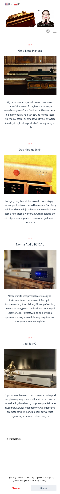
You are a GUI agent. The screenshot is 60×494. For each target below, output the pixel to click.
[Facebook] (48, 31)
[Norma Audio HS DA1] (30, 269)
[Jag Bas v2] (30, 368)
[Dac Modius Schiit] (30, 174)
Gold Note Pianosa (30, 50)
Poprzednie (14, 439)
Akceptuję (16, 488)
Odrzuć (43, 488)
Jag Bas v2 (30, 343)
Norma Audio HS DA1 (30, 244)
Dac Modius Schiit (30, 149)
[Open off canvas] (54, 31)
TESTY (30, 44)
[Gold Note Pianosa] (30, 75)
